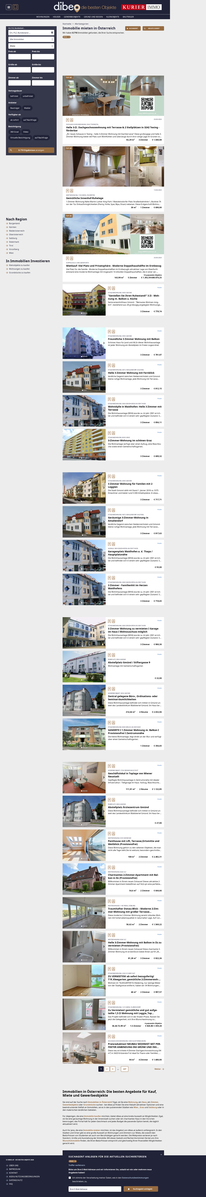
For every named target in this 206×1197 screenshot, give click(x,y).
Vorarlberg (14, 249)
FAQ (11, 1184)
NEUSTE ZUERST (154, 28)
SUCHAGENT (133, 28)
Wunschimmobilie (71, 1140)
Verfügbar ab (14, 114)
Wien (11, 253)
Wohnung (133, 1102)
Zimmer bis (37, 77)
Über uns (13, 1165)
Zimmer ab (13, 77)
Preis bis (36, 51)
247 (124, 1069)
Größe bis (36, 64)
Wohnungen (42, 16)
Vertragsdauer (15, 90)
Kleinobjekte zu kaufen (19, 265)
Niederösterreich (16, 231)
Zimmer (154, 1102)
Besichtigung (14, 126)
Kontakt (13, 1173)
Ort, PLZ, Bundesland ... (16, 28)
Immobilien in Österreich (100, 1102)
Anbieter (12, 102)
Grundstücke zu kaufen (19, 272)
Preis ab (12, 51)
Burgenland (14, 223)
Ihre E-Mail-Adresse (75, 1184)
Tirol (11, 245)
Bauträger (128, 16)
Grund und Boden (93, 16)
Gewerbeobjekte (72, 16)
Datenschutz (15, 1180)
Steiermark (14, 242)
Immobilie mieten (91, 1130)
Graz (142, 1107)
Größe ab (12, 64)
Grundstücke (89, 1104)
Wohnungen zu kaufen (19, 269)
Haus (144, 1102)
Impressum (14, 1169)
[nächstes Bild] (103, 300)
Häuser (56, 16)
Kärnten (12, 227)
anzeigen (31, 150)
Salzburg (13, 238)
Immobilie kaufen (92, 1116)
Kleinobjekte (112, 16)
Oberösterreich (16, 234)
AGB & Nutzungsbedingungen (24, 1176)
